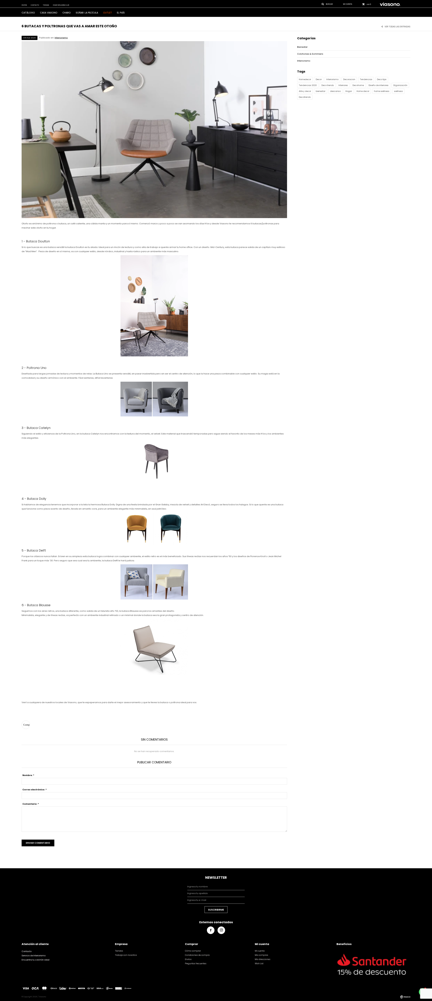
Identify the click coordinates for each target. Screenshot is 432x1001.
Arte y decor (305, 91)
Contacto (35, 5)
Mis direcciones (262, 959)
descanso (335, 91)
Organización (400, 85)
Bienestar (302, 47)
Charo (66, 12)
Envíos (24, 5)
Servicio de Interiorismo (34, 955)
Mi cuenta (260, 950)
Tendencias (366, 79)
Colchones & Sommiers (310, 53)
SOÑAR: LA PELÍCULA (87, 12)
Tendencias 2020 (308, 85)
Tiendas (46, 5)
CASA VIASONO (48, 12)
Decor (319, 79)
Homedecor (305, 79)
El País (121, 12)
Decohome (358, 85)
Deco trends (327, 85)
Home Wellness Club (61, 5)
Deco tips (381, 79)
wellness (398, 91)
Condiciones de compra (197, 955)
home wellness (381, 91)
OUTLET (107, 12)
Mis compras (261, 955)
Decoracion (349, 79)
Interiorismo (61, 37)
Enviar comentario (38, 842)
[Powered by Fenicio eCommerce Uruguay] (405, 996)
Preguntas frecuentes (195, 963)
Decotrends (305, 97)
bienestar (320, 91)
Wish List (259, 963)
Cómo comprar (193, 950)
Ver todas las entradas (397, 26)
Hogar (348, 91)
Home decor (363, 91)
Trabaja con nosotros (126, 955)
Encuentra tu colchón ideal (35, 959)
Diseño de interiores (378, 85)
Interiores (343, 85)
